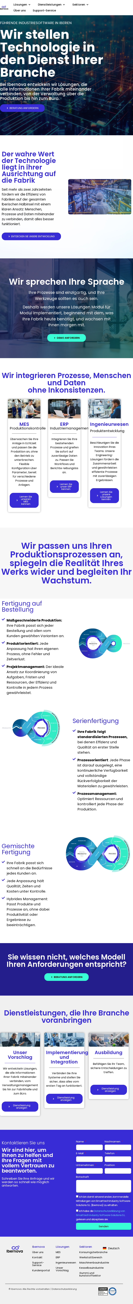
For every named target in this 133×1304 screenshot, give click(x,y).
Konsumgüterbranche (93, 1252)
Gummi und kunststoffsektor (90, 1274)
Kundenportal (41, 1270)
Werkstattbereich (90, 1257)
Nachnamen (113, 1141)
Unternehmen (85, 1165)
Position (110, 1165)
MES (58, 1252)
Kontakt (37, 1257)
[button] (22, 5)
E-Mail (80, 1153)
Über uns (37, 1252)
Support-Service (38, 1264)
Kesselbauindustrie (91, 1268)
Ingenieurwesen (66, 1262)
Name (80, 1141)
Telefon (110, 1153)
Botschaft (82, 1177)
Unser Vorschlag (62, 1269)
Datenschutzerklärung (64, 1289)
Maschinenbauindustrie (94, 1262)
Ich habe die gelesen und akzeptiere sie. (100, 1215)
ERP (58, 1257)
